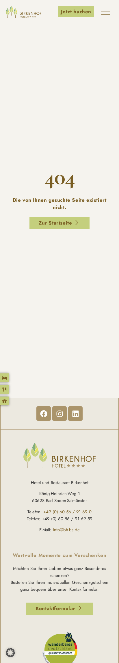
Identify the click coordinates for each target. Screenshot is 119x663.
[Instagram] (59, 413)
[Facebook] (43, 413)
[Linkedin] (75, 413)
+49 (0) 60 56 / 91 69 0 (67, 512)
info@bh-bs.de (66, 530)
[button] (10, 652)
